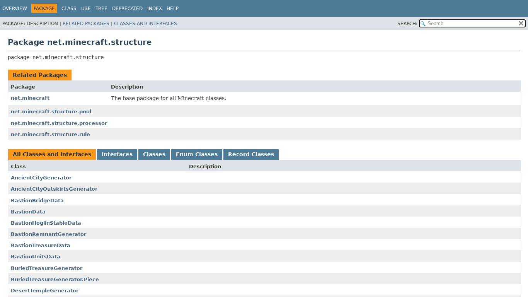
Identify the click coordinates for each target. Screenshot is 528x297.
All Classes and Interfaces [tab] (52, 154)
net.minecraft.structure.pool (51, 111)
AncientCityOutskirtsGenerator (54, 189)
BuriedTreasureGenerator (46, 268)
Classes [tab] (154, 154)
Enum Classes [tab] (197, 154)
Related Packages (86, 23)
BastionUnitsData (35, 256)
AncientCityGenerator (41, 178)
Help (173, 8)
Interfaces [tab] (117, 154)
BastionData (28, 212)
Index (154, 8)
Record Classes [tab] (251, 154)
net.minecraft (30, 98)
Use (86, 8)
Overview (14, 8)
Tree (101, 8)
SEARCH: (407, 23)
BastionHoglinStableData (46, 223)
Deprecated (127, 8)
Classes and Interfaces (145, 23)
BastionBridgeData (37, 200)
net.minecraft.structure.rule (50, 134)
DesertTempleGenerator (44, 291)
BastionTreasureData (40, 245)
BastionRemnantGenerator (48, 234)
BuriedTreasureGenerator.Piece (55, 279)
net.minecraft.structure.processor (59, 123)
